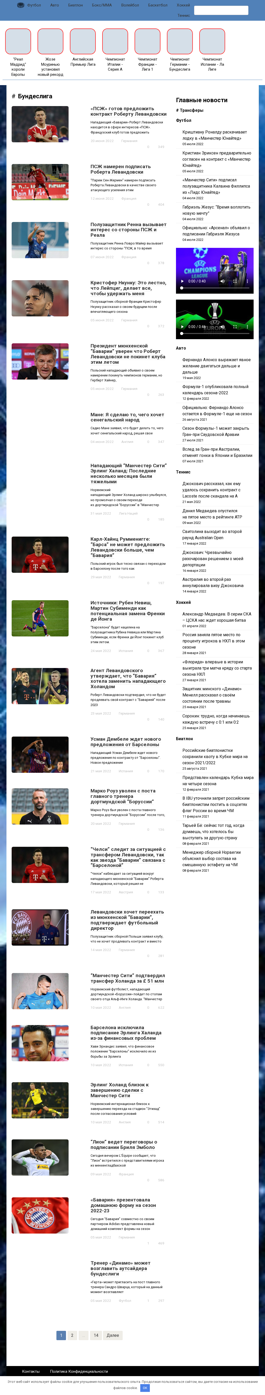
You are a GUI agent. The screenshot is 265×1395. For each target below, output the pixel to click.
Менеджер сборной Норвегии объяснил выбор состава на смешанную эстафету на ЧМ (211, 858)
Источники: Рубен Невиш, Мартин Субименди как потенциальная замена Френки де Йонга (128, 611)
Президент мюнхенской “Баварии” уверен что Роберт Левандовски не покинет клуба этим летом (128, 354)
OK (145, 1388)
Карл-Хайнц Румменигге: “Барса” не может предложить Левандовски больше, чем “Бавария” (128, 547)
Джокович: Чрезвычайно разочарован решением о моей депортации (212, 558)
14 (96, 1335)
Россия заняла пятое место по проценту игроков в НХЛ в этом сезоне (213, 641)
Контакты (31, 1371)
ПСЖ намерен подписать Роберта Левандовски (121, 169)
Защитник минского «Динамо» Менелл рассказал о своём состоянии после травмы (212, 695)
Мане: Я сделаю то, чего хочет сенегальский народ (127, 417)
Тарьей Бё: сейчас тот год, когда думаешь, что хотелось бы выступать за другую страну (213, 831)
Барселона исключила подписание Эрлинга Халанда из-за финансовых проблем (126, 1033)
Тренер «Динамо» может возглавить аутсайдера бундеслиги (121, 1268)
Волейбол (130, 5)
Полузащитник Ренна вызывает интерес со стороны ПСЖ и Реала (129, 229)
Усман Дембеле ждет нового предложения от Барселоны (126, 741)
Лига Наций (128, 513)
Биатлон (75, 5)
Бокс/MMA (102, 5)
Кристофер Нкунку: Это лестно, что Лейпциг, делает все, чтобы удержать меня (128, 288)
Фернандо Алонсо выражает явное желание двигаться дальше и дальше (216, 366)
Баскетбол (157, 5)
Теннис (184, 15)
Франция (128, 198)
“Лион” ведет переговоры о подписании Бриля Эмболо (124, 1144)
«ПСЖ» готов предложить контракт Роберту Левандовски (129, 111)
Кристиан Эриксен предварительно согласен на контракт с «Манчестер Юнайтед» (216, 159)
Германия (129, 141)
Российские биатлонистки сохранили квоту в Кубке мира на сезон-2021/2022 (215, 756)
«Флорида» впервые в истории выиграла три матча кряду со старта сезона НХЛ (217, 668)
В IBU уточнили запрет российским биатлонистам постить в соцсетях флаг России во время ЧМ (215, 804)
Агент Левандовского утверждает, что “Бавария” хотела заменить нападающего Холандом (128, 678)
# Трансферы (189, 110)
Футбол (34, 5)
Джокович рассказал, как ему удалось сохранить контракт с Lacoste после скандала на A (211, 490)
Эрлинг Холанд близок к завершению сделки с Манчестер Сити (120, 1090)
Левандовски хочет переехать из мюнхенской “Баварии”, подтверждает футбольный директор (127, 920)
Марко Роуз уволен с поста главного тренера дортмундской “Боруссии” (123, 796)
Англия (127, 442)
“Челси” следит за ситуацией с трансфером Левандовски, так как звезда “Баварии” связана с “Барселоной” (128, 857)
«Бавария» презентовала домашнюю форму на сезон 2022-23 (123, 1205)
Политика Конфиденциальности (79, 1371)
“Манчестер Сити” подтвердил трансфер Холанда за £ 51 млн (128, 978)
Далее (113, 1335)
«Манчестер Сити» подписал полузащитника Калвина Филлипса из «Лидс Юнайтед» (216, 186)
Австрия (126, 892)
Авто (54, 5)
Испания (126, 651)
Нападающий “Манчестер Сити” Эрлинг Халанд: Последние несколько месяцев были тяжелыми (129, 474)
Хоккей (183, 5)
